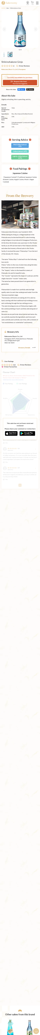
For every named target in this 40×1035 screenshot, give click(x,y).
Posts (31, 89)
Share (22, 89)
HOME (3, 8)
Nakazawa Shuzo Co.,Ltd (9, 69)
